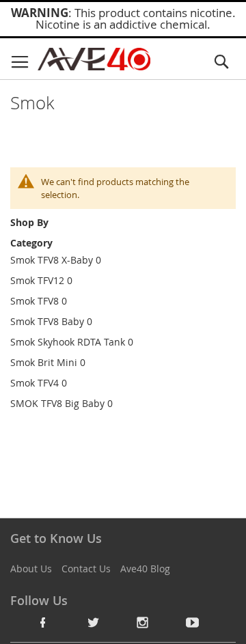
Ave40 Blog (145, 568)
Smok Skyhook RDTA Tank (67, 341)
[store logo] (94, 59)
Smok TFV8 (34, 300)
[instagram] (143, 622)
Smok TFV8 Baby (47, 321)
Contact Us (86, 568)
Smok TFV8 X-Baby (51, 259)
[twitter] (93, 622)
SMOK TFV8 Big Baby (57, 403)
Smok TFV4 (34, 382)
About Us (31, 568)
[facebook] (43, 622)
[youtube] (193, 622)
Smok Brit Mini (43, 362)
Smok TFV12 (37, 280)
